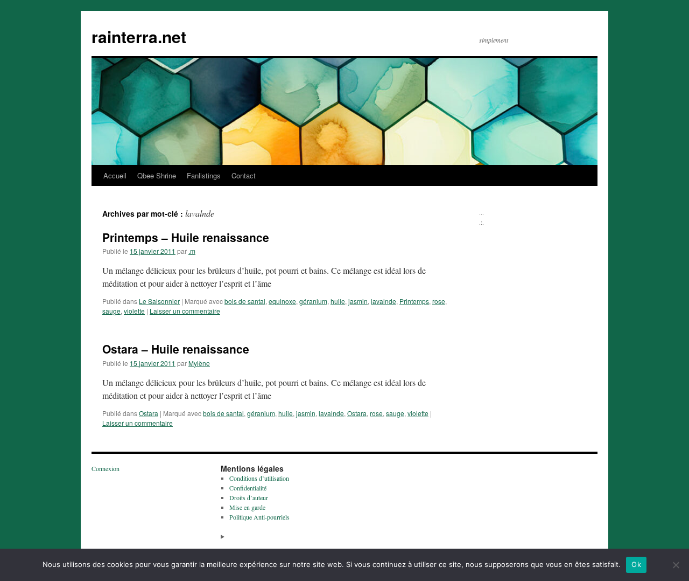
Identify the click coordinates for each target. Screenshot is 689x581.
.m (191, 250)
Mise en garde (247, 507)
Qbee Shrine (156, 175)
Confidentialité (247, 487)
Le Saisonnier (159, 301)
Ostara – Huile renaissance (175, 349)
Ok (636, 564)
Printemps (414, 301)
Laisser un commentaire (185, 310)
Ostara (148, 413)
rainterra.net (139, 36)
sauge (111, 310)
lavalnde (383, 301)
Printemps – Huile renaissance (185, 237)
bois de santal (244, 301)
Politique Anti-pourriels (259, 517)
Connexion (105, 468)
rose (438, 301)
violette (134, 310)
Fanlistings (204, 175)
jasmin (358, 301)
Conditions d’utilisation (259, 478)
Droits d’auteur (248, 497)
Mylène (199, 363)
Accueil (114, 175)
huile (338, 301)
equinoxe (282, 301)
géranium (313, 301)
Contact (243, 175)
